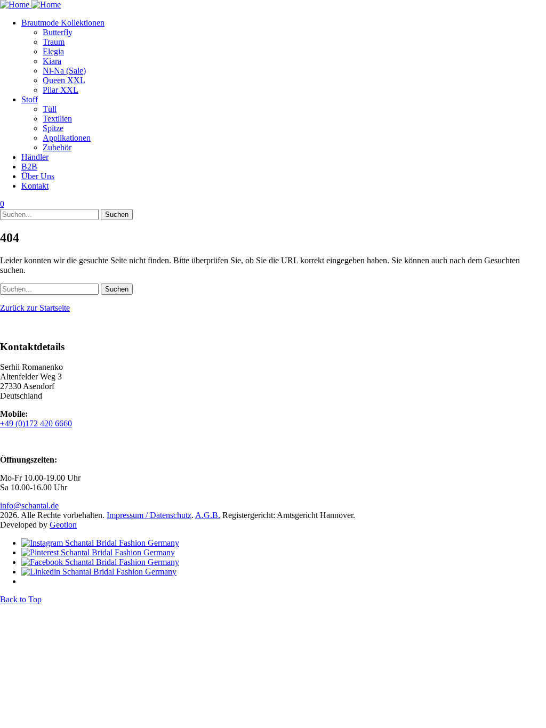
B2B (29, 166)
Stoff (29, 99)
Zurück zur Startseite (35, 307)
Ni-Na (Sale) (64, 70)
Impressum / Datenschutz (149, 515)
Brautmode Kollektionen (63, 22)
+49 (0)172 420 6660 (36, 423)
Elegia (53, 51)
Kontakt (35, 185)
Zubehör (57, 147)
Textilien (57, 118)
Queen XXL (64, 80)
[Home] (30, 4)
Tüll (50, 109)
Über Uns (37, 176)
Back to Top (21, 599)
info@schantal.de (29, 505)
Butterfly (58, 32)
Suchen (117, 215)
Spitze (53, 128)
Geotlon (63, 524)
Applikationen (67, 137)
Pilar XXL (60, 89)
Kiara (52, 61)
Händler (35, 156)
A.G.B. (207, 515)
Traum (54, 41)
